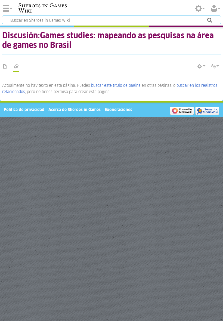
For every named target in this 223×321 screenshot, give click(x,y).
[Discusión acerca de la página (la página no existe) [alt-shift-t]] (16, 67)
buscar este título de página (116, 85)
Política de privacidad (24, 109)
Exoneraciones (118, 109)
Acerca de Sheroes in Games (74, 109)
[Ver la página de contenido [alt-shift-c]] (5, 67)
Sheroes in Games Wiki (42, 8)
